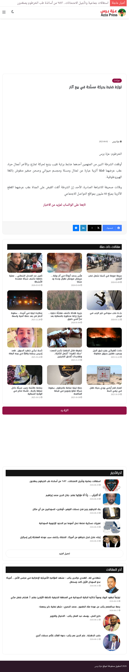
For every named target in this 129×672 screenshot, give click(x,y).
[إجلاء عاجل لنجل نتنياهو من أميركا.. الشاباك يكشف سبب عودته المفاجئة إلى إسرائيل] (111, 541)
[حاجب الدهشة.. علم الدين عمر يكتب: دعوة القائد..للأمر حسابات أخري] (111, 642)
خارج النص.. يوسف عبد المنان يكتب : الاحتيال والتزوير (75, 616)
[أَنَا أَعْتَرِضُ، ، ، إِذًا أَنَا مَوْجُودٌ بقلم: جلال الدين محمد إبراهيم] (111, 499)
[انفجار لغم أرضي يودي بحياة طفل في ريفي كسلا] (104, 375)
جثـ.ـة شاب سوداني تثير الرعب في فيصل (106, 314)
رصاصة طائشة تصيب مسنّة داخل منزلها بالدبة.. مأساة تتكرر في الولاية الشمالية (26, 391)
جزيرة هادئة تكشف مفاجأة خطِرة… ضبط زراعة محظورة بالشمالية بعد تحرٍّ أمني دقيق (65, 316)
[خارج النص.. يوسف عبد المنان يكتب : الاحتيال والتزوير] (111, 623)
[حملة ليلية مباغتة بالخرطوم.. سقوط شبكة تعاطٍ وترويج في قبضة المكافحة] (64, 375)
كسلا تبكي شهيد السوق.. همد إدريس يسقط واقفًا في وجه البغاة (25, 352)
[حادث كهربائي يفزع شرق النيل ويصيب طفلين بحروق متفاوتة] (104, 337)
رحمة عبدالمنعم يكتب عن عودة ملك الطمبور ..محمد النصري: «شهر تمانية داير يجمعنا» (79, 607)
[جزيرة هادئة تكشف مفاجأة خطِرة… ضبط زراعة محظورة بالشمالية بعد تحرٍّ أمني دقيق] (64, 300)
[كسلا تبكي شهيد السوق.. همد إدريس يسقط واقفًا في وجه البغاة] (24, 337)
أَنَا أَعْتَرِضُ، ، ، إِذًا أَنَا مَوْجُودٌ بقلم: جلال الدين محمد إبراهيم (73, 495)
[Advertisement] (64, 44)
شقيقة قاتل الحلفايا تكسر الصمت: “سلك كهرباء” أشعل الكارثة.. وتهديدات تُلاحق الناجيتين (66, 353)
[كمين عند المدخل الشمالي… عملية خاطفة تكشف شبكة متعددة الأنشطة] (24, 263)
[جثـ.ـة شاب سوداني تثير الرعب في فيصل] (104, 300)
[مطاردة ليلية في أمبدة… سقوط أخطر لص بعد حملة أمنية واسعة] (24, 300)
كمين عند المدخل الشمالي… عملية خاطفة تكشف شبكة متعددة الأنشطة (25, 279)
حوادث (117, 81)
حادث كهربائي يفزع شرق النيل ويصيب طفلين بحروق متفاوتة (107, 352)
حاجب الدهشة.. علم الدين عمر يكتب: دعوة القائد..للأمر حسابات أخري (68, 635)
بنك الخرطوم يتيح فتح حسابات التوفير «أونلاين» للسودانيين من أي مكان (67, 509)
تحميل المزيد (64, 554)
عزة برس (115, 141)
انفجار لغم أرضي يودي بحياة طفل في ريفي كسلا (106, 389)
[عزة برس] (114, 12)
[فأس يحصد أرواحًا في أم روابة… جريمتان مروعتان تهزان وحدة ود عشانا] (64, 263)
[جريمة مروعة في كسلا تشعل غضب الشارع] (104, 263)
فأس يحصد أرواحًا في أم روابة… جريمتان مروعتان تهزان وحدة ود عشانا (66, 279)
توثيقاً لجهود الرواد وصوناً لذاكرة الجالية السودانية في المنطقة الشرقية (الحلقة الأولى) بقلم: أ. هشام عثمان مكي (65, 597)
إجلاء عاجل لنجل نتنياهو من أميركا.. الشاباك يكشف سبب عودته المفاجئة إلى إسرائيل (60, 537)
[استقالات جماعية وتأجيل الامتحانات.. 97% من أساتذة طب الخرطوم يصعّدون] (111, 485)
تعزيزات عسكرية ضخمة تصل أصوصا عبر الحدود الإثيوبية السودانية (70, 523)
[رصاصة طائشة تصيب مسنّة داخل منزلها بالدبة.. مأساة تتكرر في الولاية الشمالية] (24, 375)
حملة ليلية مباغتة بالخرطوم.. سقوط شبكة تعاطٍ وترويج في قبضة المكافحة (65, 391)
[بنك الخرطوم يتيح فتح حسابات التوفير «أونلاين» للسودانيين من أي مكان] (111, 513)
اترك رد (64, 410)
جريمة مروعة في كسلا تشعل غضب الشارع (105, 277)
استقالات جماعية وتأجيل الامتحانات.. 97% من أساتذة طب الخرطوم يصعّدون (62, 3)
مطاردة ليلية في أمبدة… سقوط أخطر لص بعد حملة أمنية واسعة (26, 314)
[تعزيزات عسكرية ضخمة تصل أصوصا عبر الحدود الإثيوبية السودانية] (111, 527)
